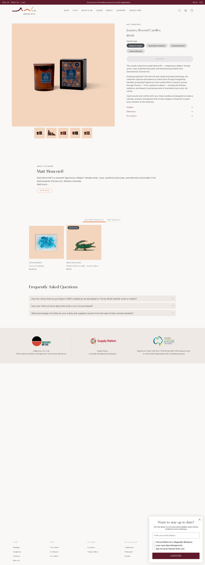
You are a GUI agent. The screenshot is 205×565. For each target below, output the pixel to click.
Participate (129, 551)
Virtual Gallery (92, 551)
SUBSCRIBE (176, 556)
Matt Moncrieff (134, 24)
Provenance (132, 116)
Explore (91, 542)
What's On (15, 2)
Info (52, 542)
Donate (127, 556)
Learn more (44, 190)
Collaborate (129, 547)
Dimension (131, 111)
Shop (15, 542)
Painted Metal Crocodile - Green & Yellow (82, 266)
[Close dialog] (200, 519)
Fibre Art (16, 560)
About (194, 2)
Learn (23, 2)
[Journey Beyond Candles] (39, 133)
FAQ (201, 2)
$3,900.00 (33, 269)
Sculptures (17, 551)
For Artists (54, 556)
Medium (130, 107)
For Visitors (54, 547)
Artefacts (16, 556)
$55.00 (69, 269)
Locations (91, 547)
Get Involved (131, 542)
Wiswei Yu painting (36, 266)
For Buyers (54, 551)
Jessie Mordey (35, 263)
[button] (121, 10)
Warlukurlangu (73, 263)
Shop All (5, 2)
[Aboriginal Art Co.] (24, 10)
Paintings (16, 547)
